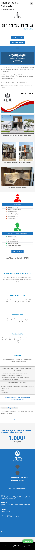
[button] (17, 37)
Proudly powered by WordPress (12, 546)
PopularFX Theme (28, 546)
